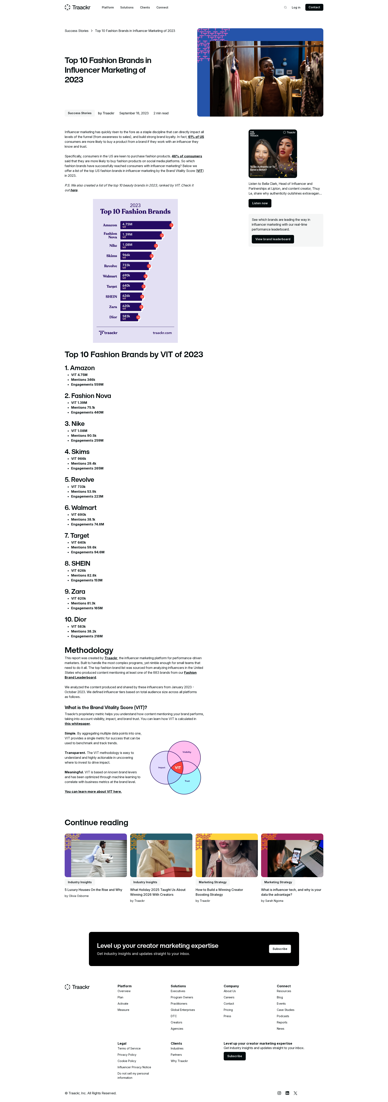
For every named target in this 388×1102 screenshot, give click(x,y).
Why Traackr (179, 1061)
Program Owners (182, 997)
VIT (200, 171)
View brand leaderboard (272, 239)
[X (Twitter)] (295, 1093)
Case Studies (285, 1009)
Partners (176, 1054)
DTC (174, 1016)
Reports (282, 1022)
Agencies (177, 1028)
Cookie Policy (127, 1061)
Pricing (228, 1009)
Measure (123, 1009)
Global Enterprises (183, 1009)
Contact (314, 7)
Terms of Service (129, 1048)
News (280, 1028)
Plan (120, 997)
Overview (124, 991)
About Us (230, 991)
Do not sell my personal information (133, 1075)
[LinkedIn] (287, 1093)
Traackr (110, 658)
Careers (229, 997)
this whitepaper (77, 724)
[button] (108, 7)
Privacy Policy (127, 1054)
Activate (123, 1003)
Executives (178, 991)
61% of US (196, 137)
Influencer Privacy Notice (134, 1067)
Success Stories (77, 31)
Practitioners (179, 1003)
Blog (280, 997)
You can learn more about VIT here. (93, 791)
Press (227, 1016)
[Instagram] (279, 1093)
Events (281, 1003)
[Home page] (78, 7)
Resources (284, 991)
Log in (296, 7)
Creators (176, 1022)
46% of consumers (187, 156)
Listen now (260, 203)
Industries (177, 1048)
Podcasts (283, 1016)
